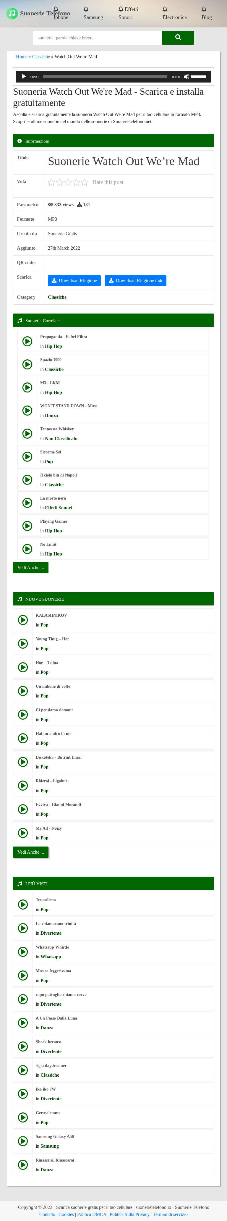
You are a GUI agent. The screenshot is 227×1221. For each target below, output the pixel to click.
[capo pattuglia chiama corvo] (23, 1001)
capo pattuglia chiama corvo (61, 994)
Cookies (66, 1214)
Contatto (47, 1214)
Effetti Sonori (128, 13)
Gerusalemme (48, 1113)
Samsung (93, 17)
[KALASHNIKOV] (23, 622)
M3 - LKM (50, 383)
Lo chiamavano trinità (56, 923)
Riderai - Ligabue (51, 781)
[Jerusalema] (23, 906)
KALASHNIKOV (51, 615)
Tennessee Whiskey (57, 429)
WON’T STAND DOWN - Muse (68, 406)
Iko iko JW (46, 1089)
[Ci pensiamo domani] (23, 716)
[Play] (24, 77)
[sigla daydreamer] (23, 1072)
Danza (51, 415)
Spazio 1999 (50, 360)
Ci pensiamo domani (54, 710)
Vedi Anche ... (30, 852)
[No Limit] (27, 551)
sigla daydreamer (51, 1065)
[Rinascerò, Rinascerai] (23, 1167)
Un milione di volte (53, 686)
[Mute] (186, 77)
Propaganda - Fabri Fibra (63, 337)
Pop (49, 461)
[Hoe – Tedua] (23, 669)
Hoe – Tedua (47, 662)
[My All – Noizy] (23, 835)
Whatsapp (50, 956)
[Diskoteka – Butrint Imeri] (23, 764)
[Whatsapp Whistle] (23, 954)
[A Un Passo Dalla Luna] (23, 1025)
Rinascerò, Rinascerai (55, 1160)
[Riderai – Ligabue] (23, 787)
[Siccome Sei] (27, 458)
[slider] (199, 76)
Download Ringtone (78, 280)
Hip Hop (53, 346)
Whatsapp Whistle (52, 947)
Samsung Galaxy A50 (55, 1136)
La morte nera (53, 498)
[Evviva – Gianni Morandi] (23, 811)
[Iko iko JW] (23, 1096)
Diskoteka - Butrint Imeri (59, 757)
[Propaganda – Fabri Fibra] (27, 343)
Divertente (50, 933)
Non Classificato (61, 438)
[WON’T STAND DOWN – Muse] (27, 412)
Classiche (41, 56)
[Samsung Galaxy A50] (23, 1143)
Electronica (175, 17)
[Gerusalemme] (23, 1119)
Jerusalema (46, 900)
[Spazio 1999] (27, 366)
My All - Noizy (49, 828)
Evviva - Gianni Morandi (58, 804)
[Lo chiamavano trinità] (23, 930)
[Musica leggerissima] (23, 977)
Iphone (60, 17)
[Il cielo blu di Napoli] (27, 481)
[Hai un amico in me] (23, 740)
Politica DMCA (91, 1214)
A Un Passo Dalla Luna (56, 1018)
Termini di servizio (170, 1214)
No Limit (48, 544)
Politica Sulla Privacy (130, 1214)
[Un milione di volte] (23, 693)
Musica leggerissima (53, 971)
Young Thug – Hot (52, 639)
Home (21, 56)
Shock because (48, 1042)
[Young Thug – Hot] (23, 645)
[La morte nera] (27, 505)
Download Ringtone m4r (139, 280)
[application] (113, 77)
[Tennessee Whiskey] (27, 435)
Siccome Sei (50, 452)
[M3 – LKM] (27, 389)
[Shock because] (23, 1048)
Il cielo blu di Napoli (58, 475)
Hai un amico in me (53, 733)
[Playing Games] (27, 528)
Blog (207, 17)
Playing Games (53, 521)
